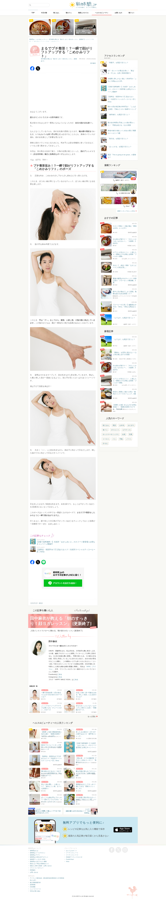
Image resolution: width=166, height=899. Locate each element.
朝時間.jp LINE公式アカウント (39, 857)
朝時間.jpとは (34, 850)
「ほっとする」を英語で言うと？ (119, 147)
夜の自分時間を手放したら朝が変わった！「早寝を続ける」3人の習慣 (121, 124)
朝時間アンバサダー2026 (37, 859)
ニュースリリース (35, 889)
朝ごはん (106, 425)
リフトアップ (34, 603)
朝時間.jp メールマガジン (37, 853)
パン (114, 439)
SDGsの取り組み (35, 891)
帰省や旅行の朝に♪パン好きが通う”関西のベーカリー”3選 (122, 132)
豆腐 (130, 434)
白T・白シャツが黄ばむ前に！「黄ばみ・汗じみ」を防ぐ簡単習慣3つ (121, 72)
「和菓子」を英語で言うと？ (118, 62)
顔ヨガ (40, 603)
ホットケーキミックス (111, 434)
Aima (67, 861)
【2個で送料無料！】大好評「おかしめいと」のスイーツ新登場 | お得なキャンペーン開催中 (122, 89)
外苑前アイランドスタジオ (74, 857)
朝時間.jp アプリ (35, 855)
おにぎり (131, 425)
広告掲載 (32, 887)
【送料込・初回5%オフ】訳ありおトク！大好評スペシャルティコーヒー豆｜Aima (122, 99)
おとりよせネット (71, 850)
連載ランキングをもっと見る (126, 211)
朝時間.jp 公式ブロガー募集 (38, 861)
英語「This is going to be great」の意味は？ (122, 156)
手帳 (121, 439)
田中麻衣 (93, 63)
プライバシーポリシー (36, 868)
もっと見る (92, 716)
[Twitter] (38, 70)
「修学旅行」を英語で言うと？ (119, 114)
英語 (114, 425)
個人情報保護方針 (35, 882)
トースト (106, 439)
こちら (59, 674)
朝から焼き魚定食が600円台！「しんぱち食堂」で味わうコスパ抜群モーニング (122, 108)
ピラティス (127, 430)
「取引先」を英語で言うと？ (118, 139)
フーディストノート (72, 853)
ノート (128, 439)
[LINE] (43, 564)
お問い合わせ (34, 872)
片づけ (105, 443)
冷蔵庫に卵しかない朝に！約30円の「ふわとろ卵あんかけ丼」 (122, 80)
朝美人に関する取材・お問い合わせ (41, 866)
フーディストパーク (72, 855)
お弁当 (121, 425)
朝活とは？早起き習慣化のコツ (39, 863)
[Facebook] (32, 70)
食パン (105, 430)
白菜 (123, 434)
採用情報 (32, 884)
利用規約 (32, 870)
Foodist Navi (70, 859)
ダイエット (115, 430)
